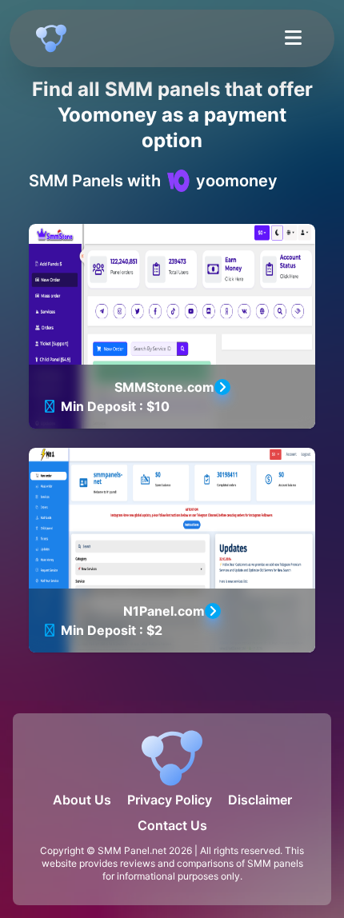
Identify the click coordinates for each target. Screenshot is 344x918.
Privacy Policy (169, 800)
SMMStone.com (164, 387)
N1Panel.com (164, 611)
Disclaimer (260, 800)
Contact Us (172, 825)
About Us (82, 800)
